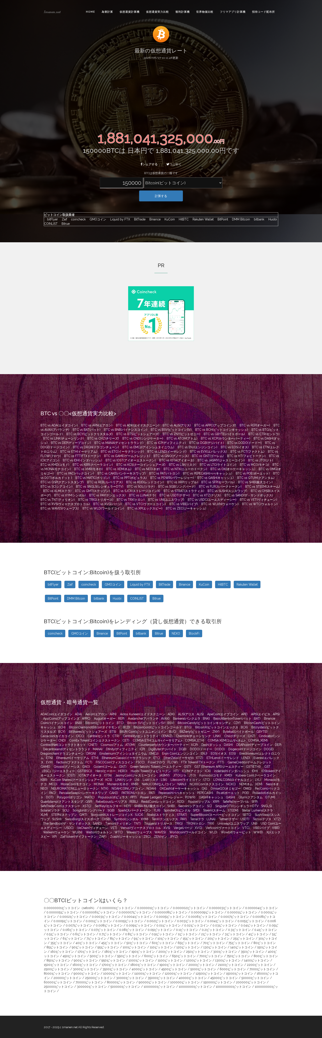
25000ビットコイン (99, 978)
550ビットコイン (129, 956)
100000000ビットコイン (233, 986)
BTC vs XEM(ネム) (118, 469)
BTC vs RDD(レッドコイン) (145, 482)
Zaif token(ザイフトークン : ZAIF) (83, 836)
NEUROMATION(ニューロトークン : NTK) (79, 788)
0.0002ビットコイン (74, 916)
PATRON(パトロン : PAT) (138, 793)
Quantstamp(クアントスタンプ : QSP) (66, 801)
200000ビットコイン (251, 982)
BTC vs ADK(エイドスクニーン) (137, 425)
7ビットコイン (96, 938)
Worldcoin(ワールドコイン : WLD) (193, 832)
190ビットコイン (143, 951)
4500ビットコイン (174, 969)
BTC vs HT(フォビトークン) (246, 456)
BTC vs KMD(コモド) (55, 464)
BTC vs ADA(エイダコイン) (59, 425)
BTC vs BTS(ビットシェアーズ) (137, 434)
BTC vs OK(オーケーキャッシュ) (233, 469)
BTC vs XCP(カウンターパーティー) (225, 438)
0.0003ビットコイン (106, 916)
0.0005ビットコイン (170, 916)
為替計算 (107, 11)
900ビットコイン (86, 960)
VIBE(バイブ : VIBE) (266, 828)
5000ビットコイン (203, 969)
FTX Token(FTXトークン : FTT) (202, 762)
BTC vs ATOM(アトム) (182, 438)
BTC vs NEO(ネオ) (147, 469)
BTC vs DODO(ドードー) (244, 443)
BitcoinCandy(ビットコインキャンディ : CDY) (209, 723)
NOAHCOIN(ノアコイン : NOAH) (134, 788)
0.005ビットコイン (250, 921)
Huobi (271, 219)
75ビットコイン (239, 943)
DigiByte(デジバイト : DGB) (167, 749)
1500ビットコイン (56, 964)
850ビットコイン (58, 960)
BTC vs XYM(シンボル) (70, 495)
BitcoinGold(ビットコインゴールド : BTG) (163, 727)
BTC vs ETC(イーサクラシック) (122, 451)
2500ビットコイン (56, 969)
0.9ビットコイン (163, 934)
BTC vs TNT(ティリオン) (58, 499)
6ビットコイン (73, 938)
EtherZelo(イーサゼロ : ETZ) (183, 758)
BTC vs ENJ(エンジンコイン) (197, 447)
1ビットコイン (188, 934)
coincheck (77, 219)
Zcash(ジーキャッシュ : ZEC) (130, 836)
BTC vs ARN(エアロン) (96, 425)
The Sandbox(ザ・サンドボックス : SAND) (72, 823)
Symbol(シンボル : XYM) (131, 819)
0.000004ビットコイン (261, 908)
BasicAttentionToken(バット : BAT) (236, 718)
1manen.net (52, 11)
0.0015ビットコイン (129, 921)
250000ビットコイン (58, 986)
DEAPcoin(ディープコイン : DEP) (258, 745)
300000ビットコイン (92, 986)
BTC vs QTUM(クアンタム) (255, 478)
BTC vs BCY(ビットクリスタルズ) (89, 434)
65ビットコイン (189, 943)
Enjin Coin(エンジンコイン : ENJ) (184, 753)
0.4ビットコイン (265, 930)
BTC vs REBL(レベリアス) (105, 482)
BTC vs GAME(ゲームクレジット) (127, 456)
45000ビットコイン (224, 978)
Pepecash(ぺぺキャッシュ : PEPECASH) (186, 793)
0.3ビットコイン (239, 930)
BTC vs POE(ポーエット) (253, 473)
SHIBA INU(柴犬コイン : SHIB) (154, 806)
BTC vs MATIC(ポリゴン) (93, 478)
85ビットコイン (57, 947)
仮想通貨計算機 (130, 11)
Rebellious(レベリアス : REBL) (117, 801)
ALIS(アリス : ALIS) (191, 714)
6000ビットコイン (233, 969)
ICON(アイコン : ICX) (196, 771)
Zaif (63, 219)
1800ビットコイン (143, 964)
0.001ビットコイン (99, 921)
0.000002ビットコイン (189, 908)
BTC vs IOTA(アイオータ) (176, 460)
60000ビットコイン (58, 982)
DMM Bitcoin (240, 219)
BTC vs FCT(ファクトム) (247, 451)
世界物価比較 (204, 11)
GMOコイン (97, 219)
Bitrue (64, 223)
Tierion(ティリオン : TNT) (123, 823)
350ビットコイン (252, 951)
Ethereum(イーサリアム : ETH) (77, 758)
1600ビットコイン (85, 964)
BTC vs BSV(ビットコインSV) (171, 429)
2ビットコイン (211, 934)
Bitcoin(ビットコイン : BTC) (104, 723)
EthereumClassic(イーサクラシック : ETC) (131, 758)
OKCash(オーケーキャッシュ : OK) (183, 788)
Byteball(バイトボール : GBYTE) (245, 731)
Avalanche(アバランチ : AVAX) (149, 718)
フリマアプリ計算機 (233, 11)
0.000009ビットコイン (207, 912)
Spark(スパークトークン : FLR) (139, 810)
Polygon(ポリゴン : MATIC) (76, 797)
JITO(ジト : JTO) (184, 775)
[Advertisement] (161, 95)
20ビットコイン (218, 938)
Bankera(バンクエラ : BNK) (191, 718)
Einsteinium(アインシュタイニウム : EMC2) (129, 753)
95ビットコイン (108, 947)
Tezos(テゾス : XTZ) (267, 819)
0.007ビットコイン (79, 925)
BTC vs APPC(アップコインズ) (215, 425)
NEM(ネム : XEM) (250, 784)
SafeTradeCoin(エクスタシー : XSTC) (66, 806)
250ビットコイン (198, 951)
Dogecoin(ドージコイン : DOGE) (251, 749)
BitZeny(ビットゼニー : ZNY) (199, 731)
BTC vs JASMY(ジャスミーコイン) (221, 460)
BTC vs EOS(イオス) (235, 447)
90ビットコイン (83, 947)
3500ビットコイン (115, 969)
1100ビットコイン (170, 960)
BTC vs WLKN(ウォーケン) (220, 504)
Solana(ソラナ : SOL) (55, 810)
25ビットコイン (244, 938)
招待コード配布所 (263, 11)
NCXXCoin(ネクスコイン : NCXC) (213, 784)
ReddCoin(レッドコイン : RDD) (162, 801)
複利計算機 (182, 11)
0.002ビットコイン (160, 921)
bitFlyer (51, 219)
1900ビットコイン (172, 964)
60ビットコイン (163, 943)
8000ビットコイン (57, 973)
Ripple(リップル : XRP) (203, 801)
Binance (153, 219)
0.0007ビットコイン (235, 916)
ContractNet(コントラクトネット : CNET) (69, 745)
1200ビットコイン (199, 960)
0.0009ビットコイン (67, 921)
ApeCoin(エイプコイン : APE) (227, 714)
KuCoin (168, 219)
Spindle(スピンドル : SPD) (182, 810)
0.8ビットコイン (136, 934)
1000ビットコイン (141, 960)
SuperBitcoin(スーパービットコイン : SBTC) (221, 814)
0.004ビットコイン (220, 921)
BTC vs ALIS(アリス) (177, 425)
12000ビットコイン (178, 973)
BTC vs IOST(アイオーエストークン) (131, 460)
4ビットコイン (258, 934)
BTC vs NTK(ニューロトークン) (185, 469)
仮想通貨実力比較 (157, 11)
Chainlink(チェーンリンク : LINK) (198, 736)
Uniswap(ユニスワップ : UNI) (237, 823)
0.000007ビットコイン (135, 912)
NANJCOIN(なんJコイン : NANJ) (164, 784)
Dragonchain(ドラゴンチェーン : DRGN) (68, 753)
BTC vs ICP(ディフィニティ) (166, 443)
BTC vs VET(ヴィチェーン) (258, 499)
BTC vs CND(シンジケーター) (142, 438)
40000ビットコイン (193, 978)
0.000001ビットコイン (153, 908)
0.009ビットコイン (139, 925)
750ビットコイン (238, 956)
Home (90, 11)
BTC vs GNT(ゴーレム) (208, 456)
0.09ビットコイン (160, 930)
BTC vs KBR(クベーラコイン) (93, 464)
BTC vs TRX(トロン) (131, 499)
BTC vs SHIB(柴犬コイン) (255, 482)
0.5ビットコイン (57, 934)
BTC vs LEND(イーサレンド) (166, 451)
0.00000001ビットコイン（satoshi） (70, 908)
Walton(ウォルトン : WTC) (104, 832)
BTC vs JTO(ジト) (260, 460)
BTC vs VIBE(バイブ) (183, 504)
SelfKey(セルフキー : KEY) (113, 806)
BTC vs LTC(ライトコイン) (218, 464)
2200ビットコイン (260, 964)
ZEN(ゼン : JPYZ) (166, 836)
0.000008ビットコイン (171, 912)
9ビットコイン (144, 938)
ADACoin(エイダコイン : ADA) (61, 714)
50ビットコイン (137, 943)
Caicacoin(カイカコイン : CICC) (62, 736)
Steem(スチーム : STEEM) (220, 810)
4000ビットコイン (145, 969)
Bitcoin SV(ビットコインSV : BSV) (150, 723)
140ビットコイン (242, 947)
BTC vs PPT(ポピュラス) (130, 478)
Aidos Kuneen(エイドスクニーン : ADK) (147, 714)
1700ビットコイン (114, 964)
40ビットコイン (87, 943)
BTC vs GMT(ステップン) (92, 491)
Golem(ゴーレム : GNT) (110, 766)
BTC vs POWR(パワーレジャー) (172, 478)
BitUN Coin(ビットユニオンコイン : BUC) (148, 731)
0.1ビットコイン (187, 930)
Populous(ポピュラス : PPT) (117, 797)
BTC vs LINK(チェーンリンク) (63, 438)
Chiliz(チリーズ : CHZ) (239, 736)
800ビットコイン (266, 956)
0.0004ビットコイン (138, 916)
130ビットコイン (215, 947)
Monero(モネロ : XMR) (122, 784)
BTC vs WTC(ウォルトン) (260, 504)
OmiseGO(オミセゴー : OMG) (231, 788)
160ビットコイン (62, 951)
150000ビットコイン (217, 982)
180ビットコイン (116, 951)
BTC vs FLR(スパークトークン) (220, 486)
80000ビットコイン (121, 982)
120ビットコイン (188, 947)
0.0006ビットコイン (202, 916)
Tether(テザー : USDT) (234, 819)
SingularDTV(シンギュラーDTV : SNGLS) (243, 806)
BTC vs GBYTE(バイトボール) (224, 434)
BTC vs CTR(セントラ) (264, 434)
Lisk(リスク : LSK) (155, 780)
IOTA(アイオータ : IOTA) (95, 775)
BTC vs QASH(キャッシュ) (215, 478)
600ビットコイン (156, 956)
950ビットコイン (113, 960)
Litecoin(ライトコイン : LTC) (190, 780)
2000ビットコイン (201, 964)
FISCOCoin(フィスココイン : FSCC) (120, 762)
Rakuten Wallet (201, 219)
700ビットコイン (211, 956)
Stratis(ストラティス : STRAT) (167, 814)
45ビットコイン (112, 943)
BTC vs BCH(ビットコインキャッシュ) (221, 429)
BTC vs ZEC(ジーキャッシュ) (186, 508)
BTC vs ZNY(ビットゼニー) (181, 434)
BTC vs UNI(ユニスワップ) (166, 499)
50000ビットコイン (255, 978)
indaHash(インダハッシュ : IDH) (236, 771)
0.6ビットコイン (84, 934)
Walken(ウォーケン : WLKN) (62, 832)
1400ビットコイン (256, 960)
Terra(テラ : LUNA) (203, 819)
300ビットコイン (225, 951)
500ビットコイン (102, 956)
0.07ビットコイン (103, 930)
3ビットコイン (235, 934)
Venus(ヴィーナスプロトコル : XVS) (145, 828)
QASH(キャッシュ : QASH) (217, 797)
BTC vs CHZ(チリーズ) (103, 438)
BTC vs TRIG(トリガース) (95, 499)
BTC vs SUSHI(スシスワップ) (227, 491)
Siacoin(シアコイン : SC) (195, 806)
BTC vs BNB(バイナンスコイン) (125, 429)
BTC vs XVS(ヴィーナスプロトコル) (65, 504)
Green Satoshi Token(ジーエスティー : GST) (160, 766)
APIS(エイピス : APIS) (265, 714)
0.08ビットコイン (131, 930)
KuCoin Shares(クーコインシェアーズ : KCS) (81, 780)
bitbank (258, 219)
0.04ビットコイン (253, 925)
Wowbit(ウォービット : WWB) (242, 832)
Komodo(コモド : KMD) (215, 775)
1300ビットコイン (228, 960)
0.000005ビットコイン (62, 912)
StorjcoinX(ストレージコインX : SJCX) (117, 814)
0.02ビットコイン (196, 925)
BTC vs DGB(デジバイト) (206, 443)
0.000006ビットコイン (98, 912)
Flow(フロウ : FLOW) (163, 762)
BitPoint (221, 219)
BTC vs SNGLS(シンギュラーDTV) (99, 486)
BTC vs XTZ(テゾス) (207, 495)
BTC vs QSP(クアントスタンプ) (62, 482)
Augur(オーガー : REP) (109, 718)
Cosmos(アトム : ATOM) (118, 745)
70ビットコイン (214, 943)
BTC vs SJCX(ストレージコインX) (136, 491)
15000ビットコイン (239, 973)
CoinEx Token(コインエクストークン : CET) (99, 740)
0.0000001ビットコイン (116, 908)
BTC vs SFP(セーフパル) (218, 482)
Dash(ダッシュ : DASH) (217, 745)
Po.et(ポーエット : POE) (233, 793)
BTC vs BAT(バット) (86, 429)
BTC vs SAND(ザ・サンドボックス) (249, 495)
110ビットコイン (161, 947)
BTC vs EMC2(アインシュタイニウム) (148, 447)
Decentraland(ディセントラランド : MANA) (73, 749)
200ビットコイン (170, 951)
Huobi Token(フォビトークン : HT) (155, 771)
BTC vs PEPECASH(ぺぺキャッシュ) (207, 473)
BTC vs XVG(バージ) (107, 504)
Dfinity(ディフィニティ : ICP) (125, 749)
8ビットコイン (120, 938)
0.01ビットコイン (168, 925)
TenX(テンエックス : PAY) (169, 819)
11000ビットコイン (147, 973)
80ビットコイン (264, 943)
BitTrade (138, 219)
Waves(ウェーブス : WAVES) (146, 832)
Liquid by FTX (119, 219)
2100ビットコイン (230, 964)
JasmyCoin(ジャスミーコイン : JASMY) (142, 775)
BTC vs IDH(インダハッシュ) (82, 460)
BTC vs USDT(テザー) (174, 495)
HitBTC (182, 219)
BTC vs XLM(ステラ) (57, 491)
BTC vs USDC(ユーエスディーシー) (212, 499)
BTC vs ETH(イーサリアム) (78, 451)
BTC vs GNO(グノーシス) (171, 456)
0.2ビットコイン (213, 930)
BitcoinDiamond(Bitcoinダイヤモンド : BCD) (99, 727)
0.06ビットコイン (75, 930)
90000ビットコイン (153, 982)
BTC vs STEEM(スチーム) (262, 486)
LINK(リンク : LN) (127, 780)
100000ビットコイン (185, 982)
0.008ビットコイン (109, 925)
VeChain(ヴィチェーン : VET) (97, 828)
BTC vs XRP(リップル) (182, 482)
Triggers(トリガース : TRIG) (163, 823)
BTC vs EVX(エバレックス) (208, 451)
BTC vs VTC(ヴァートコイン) (145, 504)
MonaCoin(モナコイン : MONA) (82, 784)
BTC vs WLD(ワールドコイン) (103, 508)
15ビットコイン (193, 938)
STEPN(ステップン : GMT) (69, 814)
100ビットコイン (134, 947)
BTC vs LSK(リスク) (182, 464)
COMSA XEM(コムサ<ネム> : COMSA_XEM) (238, 740)
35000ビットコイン (161, 978)
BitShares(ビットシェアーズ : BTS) (92, 731)
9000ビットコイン (87, 973)
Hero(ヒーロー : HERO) (111, 771)
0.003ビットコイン (190, 921)
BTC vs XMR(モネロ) (88, 469)
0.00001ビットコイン (242, 912)
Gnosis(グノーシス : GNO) (72, 766)
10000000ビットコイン (195, 986)
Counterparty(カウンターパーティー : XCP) (168, 745)
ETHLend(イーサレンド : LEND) (228, 758)
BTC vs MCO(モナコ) (254, 464)
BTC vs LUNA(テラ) (142, 495)
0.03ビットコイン (224, 925)
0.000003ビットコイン (225, 908)
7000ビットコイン (262, 969)
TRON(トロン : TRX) (200, 823)
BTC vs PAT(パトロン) (164, 473)
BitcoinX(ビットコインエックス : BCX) (221, 727)
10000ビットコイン (117, 973)
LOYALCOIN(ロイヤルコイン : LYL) (237, 780)
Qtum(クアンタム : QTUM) (257, 797)
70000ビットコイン (89, 982)
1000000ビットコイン (159, 986)
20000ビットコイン (67, 978)
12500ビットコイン (209, 973)
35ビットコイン (61, 943)
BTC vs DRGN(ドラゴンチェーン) (96, 447)
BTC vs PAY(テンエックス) (107, 495)
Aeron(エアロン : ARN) (101, 714)
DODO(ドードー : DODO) (207, 749)
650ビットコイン (184, 956)
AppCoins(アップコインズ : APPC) (66, 718)
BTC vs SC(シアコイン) (57, 486)
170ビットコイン (89, 951)
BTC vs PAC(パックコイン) (75, 473)
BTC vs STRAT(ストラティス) (184, 491)
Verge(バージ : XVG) (188, 828)
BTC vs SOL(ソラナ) (141, 486)
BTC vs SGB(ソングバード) (176, 486)
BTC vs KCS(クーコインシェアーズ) (140, 464)
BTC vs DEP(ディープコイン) (71, 443)
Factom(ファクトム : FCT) (74, 762)
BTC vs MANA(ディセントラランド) (118, 443)
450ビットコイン (74, 956)
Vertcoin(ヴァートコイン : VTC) (227, 828)
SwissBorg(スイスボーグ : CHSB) (88, 819)
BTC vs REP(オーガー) (255, 425)
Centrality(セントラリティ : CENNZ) (147, 736)
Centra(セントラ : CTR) (103, 736)
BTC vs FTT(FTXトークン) (82, 456)
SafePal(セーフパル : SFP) (240, 801)
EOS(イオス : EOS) (223, 753)
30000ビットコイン (130, 978)
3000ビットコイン (86, 969)
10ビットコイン (168, 938)
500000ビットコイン (125, 986)
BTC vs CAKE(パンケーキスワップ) (121, 473)
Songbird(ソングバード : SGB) (94, 810)
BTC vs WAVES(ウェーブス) (60, 508)
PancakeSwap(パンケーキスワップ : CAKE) (88, 793)
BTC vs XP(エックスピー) (144, 508)
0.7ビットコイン (110, 934)
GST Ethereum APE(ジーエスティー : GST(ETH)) (227, 766)
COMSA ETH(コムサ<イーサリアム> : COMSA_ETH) (168, 740)
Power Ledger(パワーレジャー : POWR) (167, 797)
